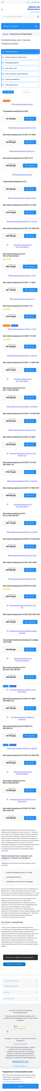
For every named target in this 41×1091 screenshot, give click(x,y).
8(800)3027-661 (20, 1062)
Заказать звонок (35, 12)
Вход (28, 2)
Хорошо (20, 1086)
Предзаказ (31, 165)
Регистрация (35, 2)
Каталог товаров (11, 26)
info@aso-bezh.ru (20, 1066)
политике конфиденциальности (12, 1081)
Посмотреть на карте (20, 1044)
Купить (31, 119)
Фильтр (9, 92)
